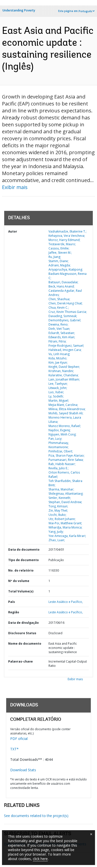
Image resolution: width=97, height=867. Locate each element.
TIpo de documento (23, 560)
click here (40, 858)
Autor (12, 231)
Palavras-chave (20, 661)
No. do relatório (21, 570)
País (11, 602)
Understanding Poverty (18, 10)
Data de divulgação (23, 623)
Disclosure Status (22, 633)
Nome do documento (24, 643)
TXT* (14, 749)
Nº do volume (18, 581)
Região (13, 612)
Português (85, 11)
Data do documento (24, 549)
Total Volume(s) (20, 591)
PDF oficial (19, 738)
